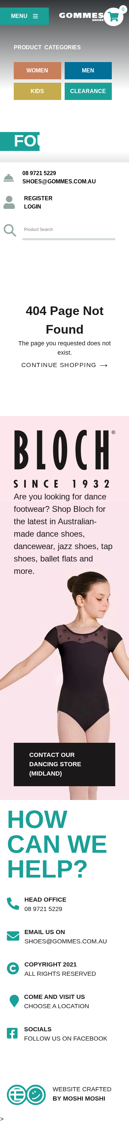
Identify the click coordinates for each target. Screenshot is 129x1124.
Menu (19, 16)
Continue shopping (58, 365)
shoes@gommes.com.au (59, 181)
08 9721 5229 (39, 173)
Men (88, 70)
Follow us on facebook (65, 1038)
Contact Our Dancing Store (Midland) (55, 764)
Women (37, 70)
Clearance (88, 91)
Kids (37, 91)
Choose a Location (56, 1006)
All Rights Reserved (60, 973)
